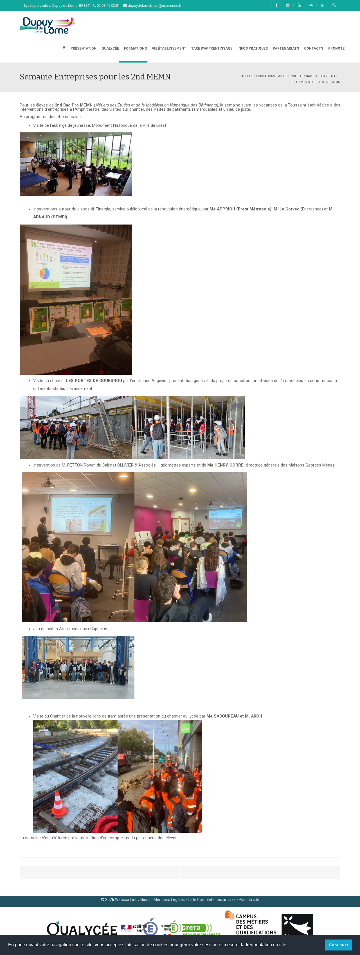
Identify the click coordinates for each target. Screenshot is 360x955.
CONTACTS (313, 48)
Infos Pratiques (252, 48)
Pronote (336, 48)
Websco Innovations (132, 899)
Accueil (247, 76)
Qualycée (110, 48)
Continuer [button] (338, 945)
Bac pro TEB (315, 76)
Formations (135, 48)
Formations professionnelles (279, 76)
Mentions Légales (169, 899)
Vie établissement (168, 48)
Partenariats (285, 48)
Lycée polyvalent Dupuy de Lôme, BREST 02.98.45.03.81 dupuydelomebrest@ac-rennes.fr (102, 5)
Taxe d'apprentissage (211, 48)
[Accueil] (48, 25)
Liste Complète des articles (212, 899)
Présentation (83, 48)
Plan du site (249, 899)
